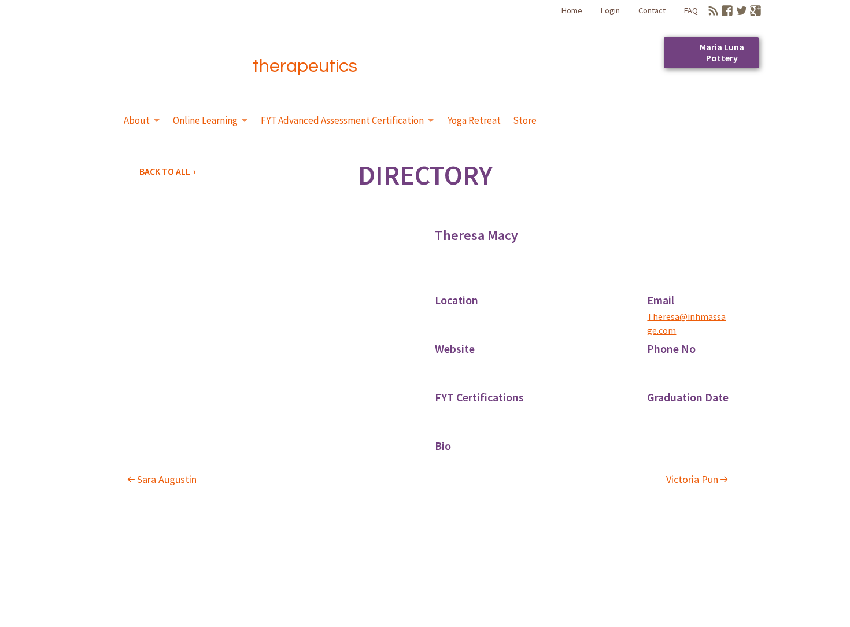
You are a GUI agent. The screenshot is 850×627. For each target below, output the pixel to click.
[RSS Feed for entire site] (713, 11)
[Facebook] (727, 11)
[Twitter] (742, 11)
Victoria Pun (692, 479)
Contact (652, 10)
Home (571, 10)
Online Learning (205, 120)
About (137, 120)
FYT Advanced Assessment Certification (342, 120)
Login (610, 10)
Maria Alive (151, 47)
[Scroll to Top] (794, 584)
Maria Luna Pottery (722, 52)
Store (525, 120)
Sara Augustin (167, 479)
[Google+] (755, 11)
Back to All (164, 171)
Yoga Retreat (474, 120)
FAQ (691, 10)
